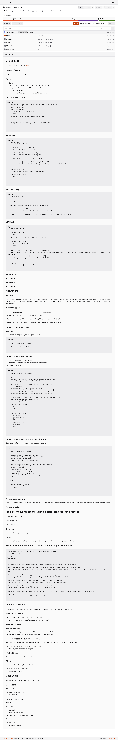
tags (74, 19)
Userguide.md (10, 49)
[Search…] (112, 28)
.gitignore (9, 39)
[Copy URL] (110, 23)
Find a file (19, 23)
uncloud (8, 7)
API (115, 738)
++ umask (30, 32)
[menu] (113, 23)
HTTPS (76, 23)
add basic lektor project (45, 39)
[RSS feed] (80, 7)
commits (17, 19)
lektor (8, 35)
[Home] (3, 2)
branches (45, 19)
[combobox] (105, 28)
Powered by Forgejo (8, 738)
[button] (13, 23)
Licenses (109, 738)
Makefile (8, 42)
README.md (10, 46)
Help (16, 2)
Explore (10, 2)
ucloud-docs (17, 7)
